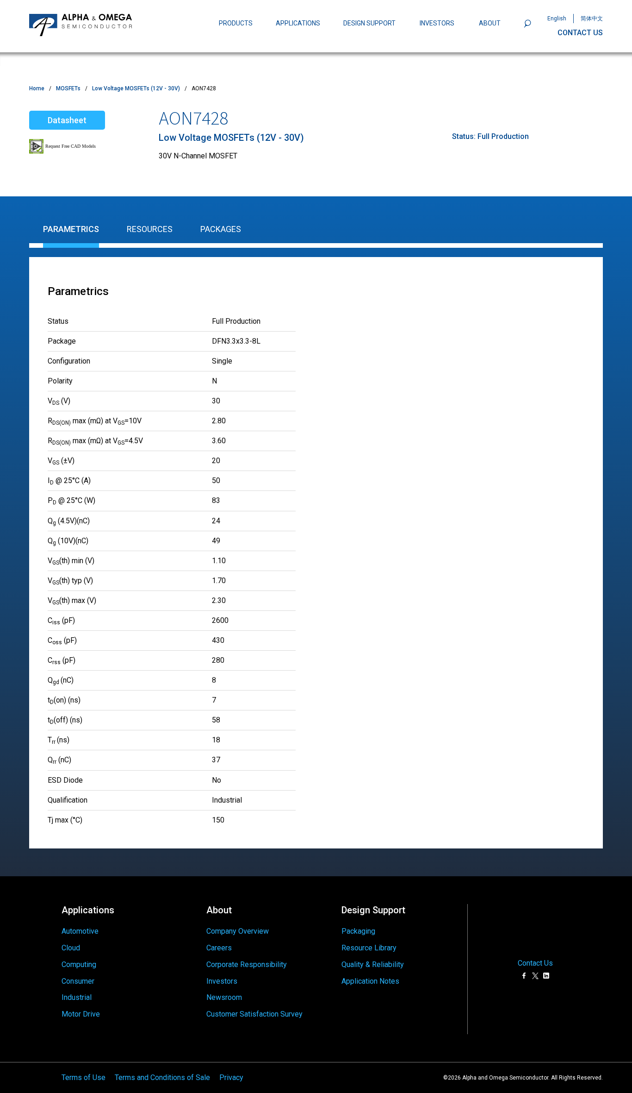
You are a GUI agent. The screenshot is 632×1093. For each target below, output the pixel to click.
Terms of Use (83, 1077)
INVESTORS (437, 23)
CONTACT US (580, 32)
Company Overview (237, 931)
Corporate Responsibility (246, 964)
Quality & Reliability (372, 964)
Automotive (80, 931)
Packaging (358, 931)
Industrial (77, 997)
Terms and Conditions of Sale (162, 1077)
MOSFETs (68, 88)
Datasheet (67, 120)
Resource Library (369, 947)
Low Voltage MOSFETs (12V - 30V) (136, 88)
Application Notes (370, 981)
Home (36, 88)
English (556, 18)
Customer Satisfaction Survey (254, 1014)
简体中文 (592, 18)
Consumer (78, 981)
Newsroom (224, 997)
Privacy (231, 1077)
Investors (221, 981)
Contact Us (535, 963)
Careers (219, 947)
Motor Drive (81, 1014)
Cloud (71, 947)
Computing (79, 964)
